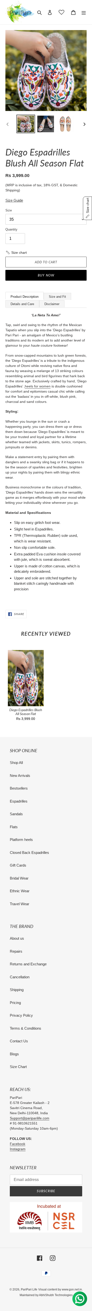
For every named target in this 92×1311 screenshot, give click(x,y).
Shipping (17, 990)
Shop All (16, 762)
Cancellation (19, 977)
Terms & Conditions (25, 1028)
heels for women (38, 386)
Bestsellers (19, 788)
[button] (16, 252)
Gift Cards (18, 865)
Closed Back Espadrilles (29, 852)
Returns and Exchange (28, 964)
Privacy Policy (21, 1015)
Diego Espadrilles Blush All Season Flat (25, 712)
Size (8, 210)
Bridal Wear (19, 878)
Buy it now (46, 275)
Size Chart (18, 1067)
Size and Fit (57, 296)
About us (17, 938)
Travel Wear (19, 904)
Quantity (11, 229)
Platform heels (21, 839)
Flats (14, 827)
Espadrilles (18, 801)
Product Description (25, 296)
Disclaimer (51, 304)
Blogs (14, 1054)
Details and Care (22, 304)
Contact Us (19, 1041)
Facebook (17, 1144)
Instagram (18, 1149)
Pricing (15, 1003)
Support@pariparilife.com (29, 1118)
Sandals (16, 814)
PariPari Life (29, 1289)
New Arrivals (20, 775)
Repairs (16, 951)
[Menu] (84, 12)
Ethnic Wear (19, 891)
